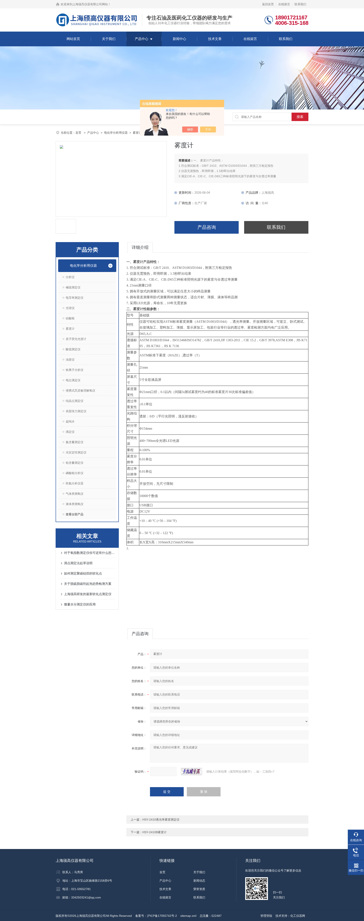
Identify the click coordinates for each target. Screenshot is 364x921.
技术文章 (215, 39)
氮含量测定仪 (74, 442)
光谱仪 (70, 308)
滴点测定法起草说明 (78, 563)
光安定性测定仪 (76, 452)
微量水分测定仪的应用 (80, 604)
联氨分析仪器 (74, 483)
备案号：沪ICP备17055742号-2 (156, 915)
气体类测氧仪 (74, 493)
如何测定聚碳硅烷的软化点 (83, 573)
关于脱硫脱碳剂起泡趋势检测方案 (87, 583)
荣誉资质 (199, 889)
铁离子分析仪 (74, 370)
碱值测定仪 (73, 287)
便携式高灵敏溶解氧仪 (80, 390)
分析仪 (70, 277)
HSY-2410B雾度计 (154, 832)
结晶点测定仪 (74, 401)
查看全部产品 (74, 514)
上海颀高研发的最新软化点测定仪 (87, 594)
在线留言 (284, 4)
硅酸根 (70, 318)
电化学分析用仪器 (116, 132)
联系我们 (300, 4)
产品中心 (141, 39)
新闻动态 (199, 880)
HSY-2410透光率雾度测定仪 (160, 819)
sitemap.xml (188, 915)
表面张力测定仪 (76, 411)
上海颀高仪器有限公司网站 (90, 4)
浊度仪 (70, 359)
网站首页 (73, 39)
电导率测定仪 (74, 297)
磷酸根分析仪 (74, 473)
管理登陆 (266, 915)
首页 (78, 132)
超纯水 (70, 421)
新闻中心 (179, 39)
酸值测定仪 (73, 349)
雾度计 (137, 132)
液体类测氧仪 (74, 504)
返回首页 (268, 4)
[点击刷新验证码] (191, 771)
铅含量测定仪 (74, 462)
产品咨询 (206, 227)
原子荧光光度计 (76, 339)
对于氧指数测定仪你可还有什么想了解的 (89, 552)
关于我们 (108, 39)
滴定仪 (70, 431)
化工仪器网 (297, 915)
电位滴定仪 (73, 380)
